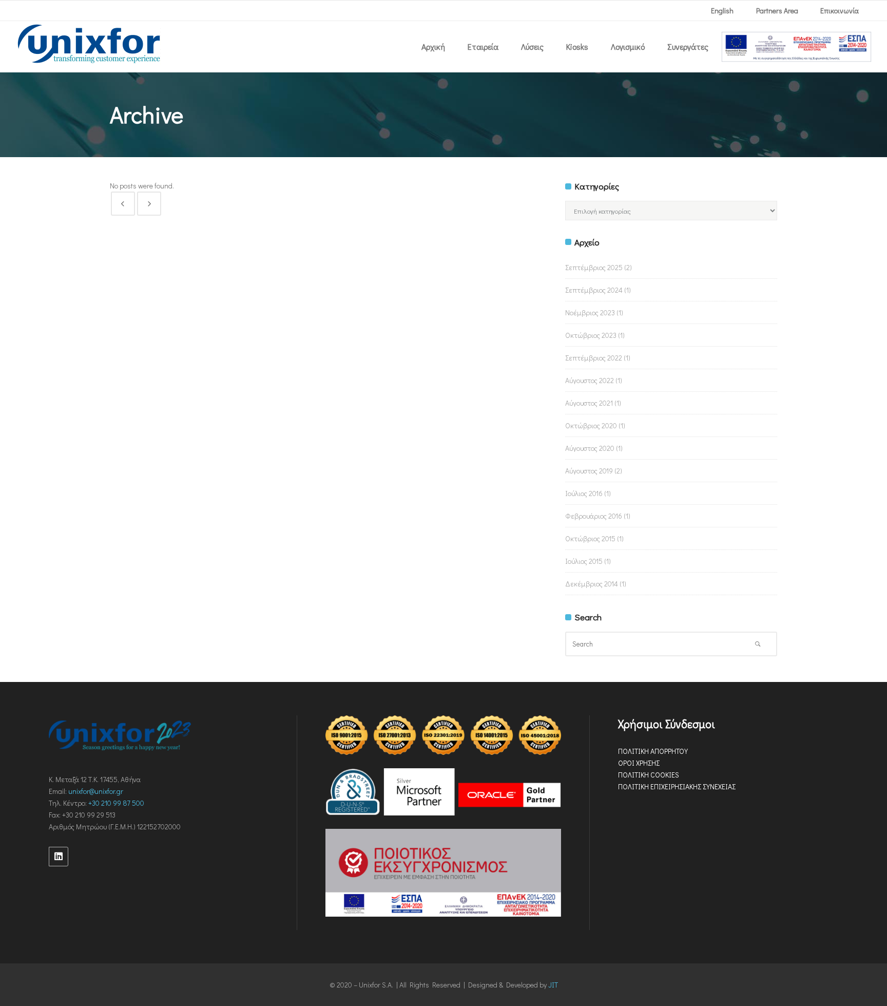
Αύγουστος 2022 (589, 380)
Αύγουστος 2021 (589, 403)
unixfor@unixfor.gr (95, 791)
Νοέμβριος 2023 (590, 312)
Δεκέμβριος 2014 (591, 584)
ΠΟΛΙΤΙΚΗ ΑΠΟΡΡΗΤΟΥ (653, 751)
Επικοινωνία (839, 10)
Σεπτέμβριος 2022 (593, 358)
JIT (553, 985)
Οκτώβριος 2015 (590, 538)
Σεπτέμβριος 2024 (594, 290)
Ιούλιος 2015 (584, 561)
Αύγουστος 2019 (589, 471)
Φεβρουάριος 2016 (593, 516)
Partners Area (777, 10)
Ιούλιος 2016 (584, 493)
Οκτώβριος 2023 (590, 335)
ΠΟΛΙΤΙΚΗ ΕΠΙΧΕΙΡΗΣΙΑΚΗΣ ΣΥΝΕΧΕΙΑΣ (677, 786)
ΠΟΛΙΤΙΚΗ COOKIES (648, 775)
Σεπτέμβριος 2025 (594, 267)
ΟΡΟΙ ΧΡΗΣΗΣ (639, 763)
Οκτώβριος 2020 (591, 425)
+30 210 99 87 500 (116, 803)
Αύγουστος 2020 (589, 448)
